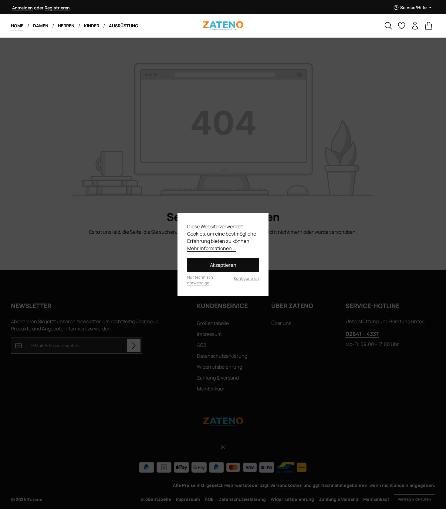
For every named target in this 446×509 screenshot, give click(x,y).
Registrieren (57, 8)
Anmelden (22, 8)
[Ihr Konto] (415, 26)
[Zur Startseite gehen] (223, 25)
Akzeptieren (223, 265)
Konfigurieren (246, 278)
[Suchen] (388, 26)
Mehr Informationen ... (211, 248)
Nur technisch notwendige (200, 280)
